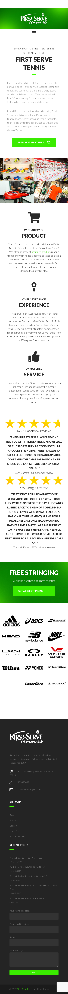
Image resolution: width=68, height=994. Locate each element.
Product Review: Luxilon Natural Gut (26, 898)
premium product (40, 251)
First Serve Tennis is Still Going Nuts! (27, 867)
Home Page (14, 831)
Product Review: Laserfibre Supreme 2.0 (28, 876)
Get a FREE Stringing (30, 591)
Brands (12, 820)
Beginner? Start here (31, 142)
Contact (13, 825)
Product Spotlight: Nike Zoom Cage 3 (26, 858)
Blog (11, 815)
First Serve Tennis (25, 989)
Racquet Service (17, 836)
